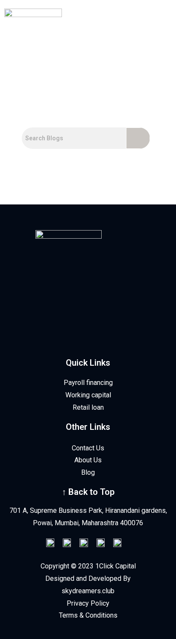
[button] (149, 51)
